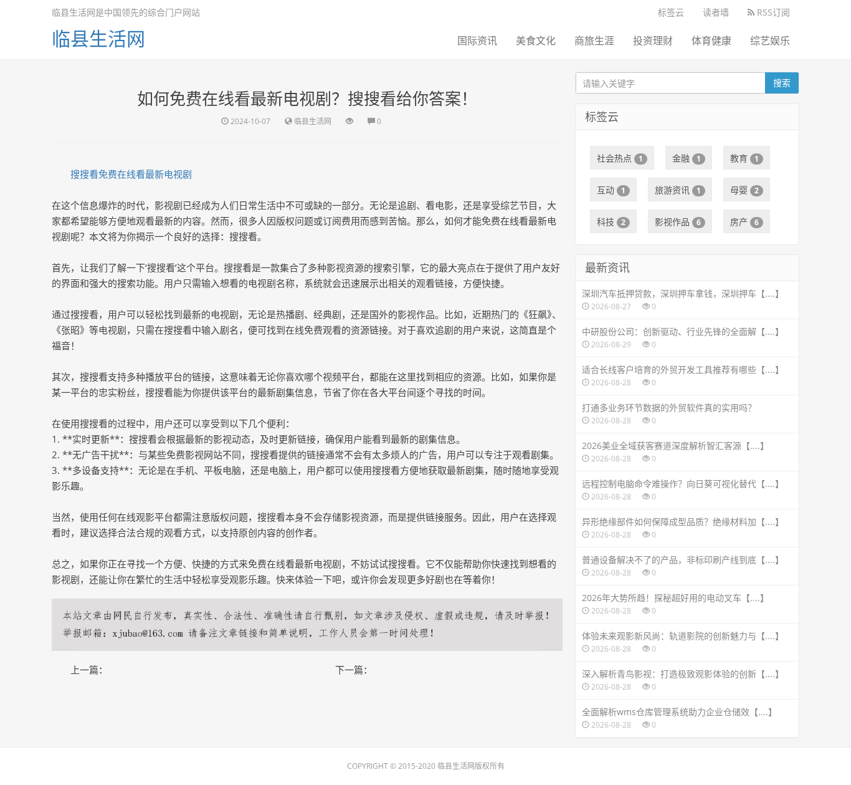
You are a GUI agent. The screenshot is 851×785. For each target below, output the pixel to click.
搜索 (782, 83)
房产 (744, 222)
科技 (611, 222)
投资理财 (653, 40)
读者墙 (716, 12)
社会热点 (620, 158)
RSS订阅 (772, 12)
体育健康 (711, 40)
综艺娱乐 (770, 40)
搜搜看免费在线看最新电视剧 (131, 174)
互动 (611, 190)
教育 (744, 158)
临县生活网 (98, 38)
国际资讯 (477, 40)
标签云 (671, 12)
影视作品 (678, 222)
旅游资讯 (678, 190)
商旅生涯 (594, 40)
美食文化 (536, 40)
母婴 (744, 190)
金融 (686, 158)
